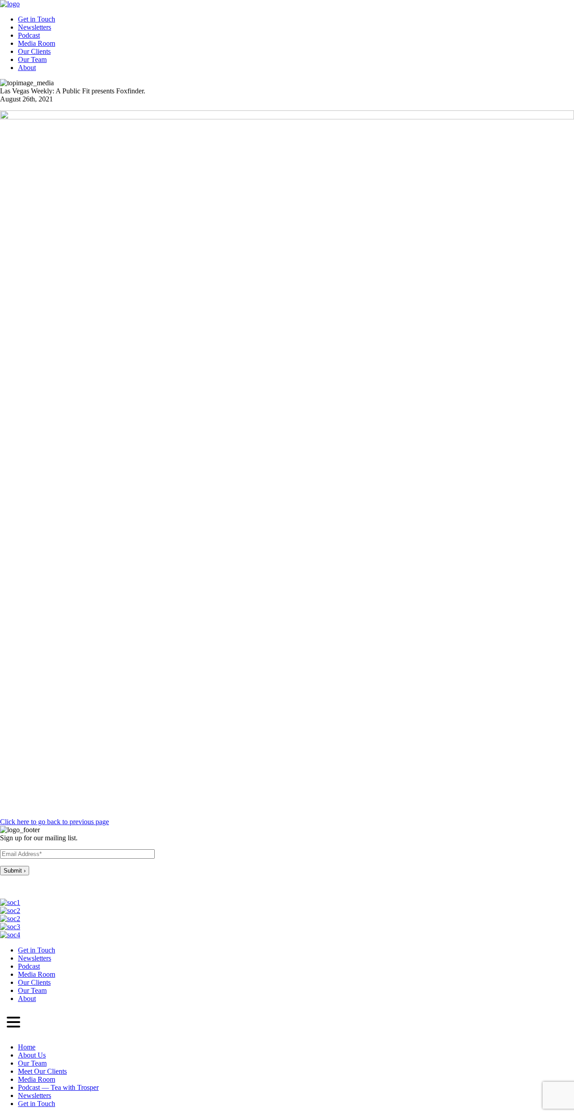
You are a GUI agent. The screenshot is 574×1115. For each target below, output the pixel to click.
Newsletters (34, 27)
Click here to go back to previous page (54, 821)
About (27, 67)
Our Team (32, 59)
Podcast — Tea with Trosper (58, 1087)
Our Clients (34, 51)
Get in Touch (36, 19)
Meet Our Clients (42, 1071)
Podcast (29, 35)
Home (26, 1047)
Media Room (36, 43)
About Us (32, 1055)
